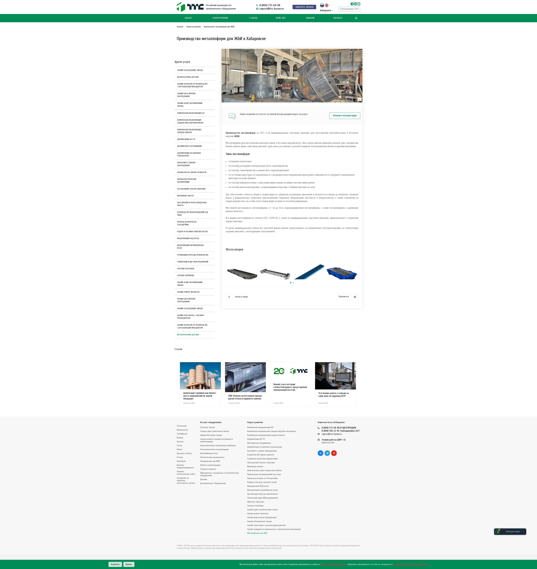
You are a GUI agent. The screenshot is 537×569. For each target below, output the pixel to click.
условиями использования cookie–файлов (411, 564)
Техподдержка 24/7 (349, 9)
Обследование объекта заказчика (191, 189)
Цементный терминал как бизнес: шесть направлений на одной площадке (199, 396)
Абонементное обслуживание (189, 146)
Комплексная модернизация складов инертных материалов (190, 121)
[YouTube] (334, 453)
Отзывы (180, 457)
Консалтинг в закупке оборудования (186, 164)
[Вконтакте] (320, 453)
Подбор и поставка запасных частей (192, 231)
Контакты (338, 18)
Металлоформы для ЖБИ (188, 77)
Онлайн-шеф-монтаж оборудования (186, 95)
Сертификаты (182, 434)
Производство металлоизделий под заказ (192, 213)
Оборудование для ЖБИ (210, 461)
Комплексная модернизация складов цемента (189, 131)
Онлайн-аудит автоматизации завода (189, 104)
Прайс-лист (281, 18)
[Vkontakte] (355, 4)
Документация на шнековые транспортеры (189, 154)
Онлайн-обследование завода (190, 70)
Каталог (188, 18)
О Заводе (253, 18)
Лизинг (179, 449)
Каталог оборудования (210, 422)
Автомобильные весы (209, 453)
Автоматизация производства (212, 457)
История (180, 437)
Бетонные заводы (207, 427)
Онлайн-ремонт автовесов (188, 292)
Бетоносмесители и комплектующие (214, 449)
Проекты (180, 441)
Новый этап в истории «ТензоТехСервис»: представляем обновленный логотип (290, 387)
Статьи (179, 445)
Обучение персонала (185, 268)
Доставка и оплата (184, 453)
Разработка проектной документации (186, 180)
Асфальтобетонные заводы (211, 435)
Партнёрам (181, 461)
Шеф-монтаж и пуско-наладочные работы (192, 204)
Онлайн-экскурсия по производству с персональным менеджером (192, 85)
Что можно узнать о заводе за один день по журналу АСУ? (333, 394)
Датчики (203, 479)
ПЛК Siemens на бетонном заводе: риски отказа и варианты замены (245, 397)
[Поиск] (356, 18)
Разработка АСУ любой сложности (191, 172)
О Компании (182, 426)
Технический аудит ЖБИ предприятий (192, 262)
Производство (182, 430)
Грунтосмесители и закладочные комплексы (218, 445)
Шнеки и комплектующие (210, 465)
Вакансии (310, 18)
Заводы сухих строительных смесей (214, 431)
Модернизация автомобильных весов (190, 246)
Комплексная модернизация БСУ (191, 113)
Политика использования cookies (186, 472)
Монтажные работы (185, 196)
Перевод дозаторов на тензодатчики (186, 223)
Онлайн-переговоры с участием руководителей (190, 316)
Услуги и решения (255, 422)
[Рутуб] (358, 4)
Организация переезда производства (192, 255)
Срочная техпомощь (185, 275)
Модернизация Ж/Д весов (188, 238)
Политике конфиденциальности (334, 564)
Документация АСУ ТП (186, 139)
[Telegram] (352, 4)
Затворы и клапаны (208, 469)
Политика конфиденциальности (185, 466)
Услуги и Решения (220, 18)
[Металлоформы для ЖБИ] (292, 50)
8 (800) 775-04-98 (269, 5)
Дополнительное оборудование (213, 483)
